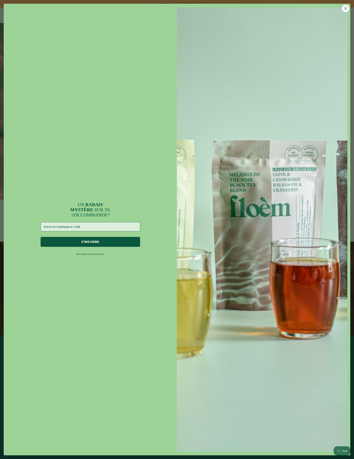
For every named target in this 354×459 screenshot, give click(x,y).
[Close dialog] (345, 8)
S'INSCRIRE (90, 241)
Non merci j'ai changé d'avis (90, 254)
